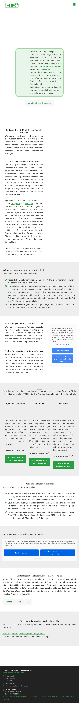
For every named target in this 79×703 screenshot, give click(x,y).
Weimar (22, 634)
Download (6, 699)
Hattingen (56, 66)
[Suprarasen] (39, 411)
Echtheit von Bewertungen (67, 696)
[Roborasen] (63, 411)
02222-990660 (10, 683)
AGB (30, 696)
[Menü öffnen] (74, 4)
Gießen (41, 634)
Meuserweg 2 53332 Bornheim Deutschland (10, 678)
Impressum (12, 696)
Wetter (15, 634)
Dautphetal (32, 634)
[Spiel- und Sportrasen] (15, 411)
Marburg (6, 634)
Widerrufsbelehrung (53, 696)
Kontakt (5, 696)
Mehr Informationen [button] (62, 344)
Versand (35, 696)
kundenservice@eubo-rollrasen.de (16, 686)
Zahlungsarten (42, 696)
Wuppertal (15, 204)
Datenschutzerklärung (22, 696)
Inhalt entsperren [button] (62, 350)
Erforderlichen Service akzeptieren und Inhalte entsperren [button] (62, 359)
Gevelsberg (46, 69)
